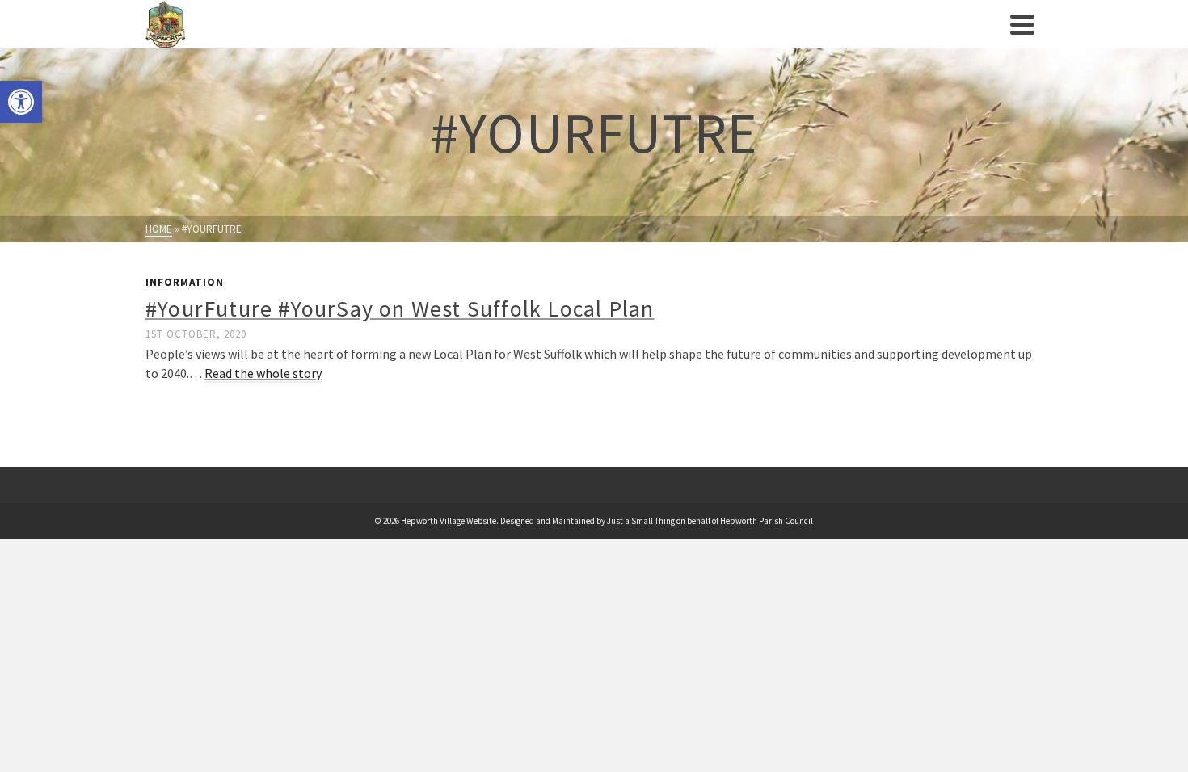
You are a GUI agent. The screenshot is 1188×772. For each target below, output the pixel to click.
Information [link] (184, 282)
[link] (21, 102)
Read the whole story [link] (263, 373)
